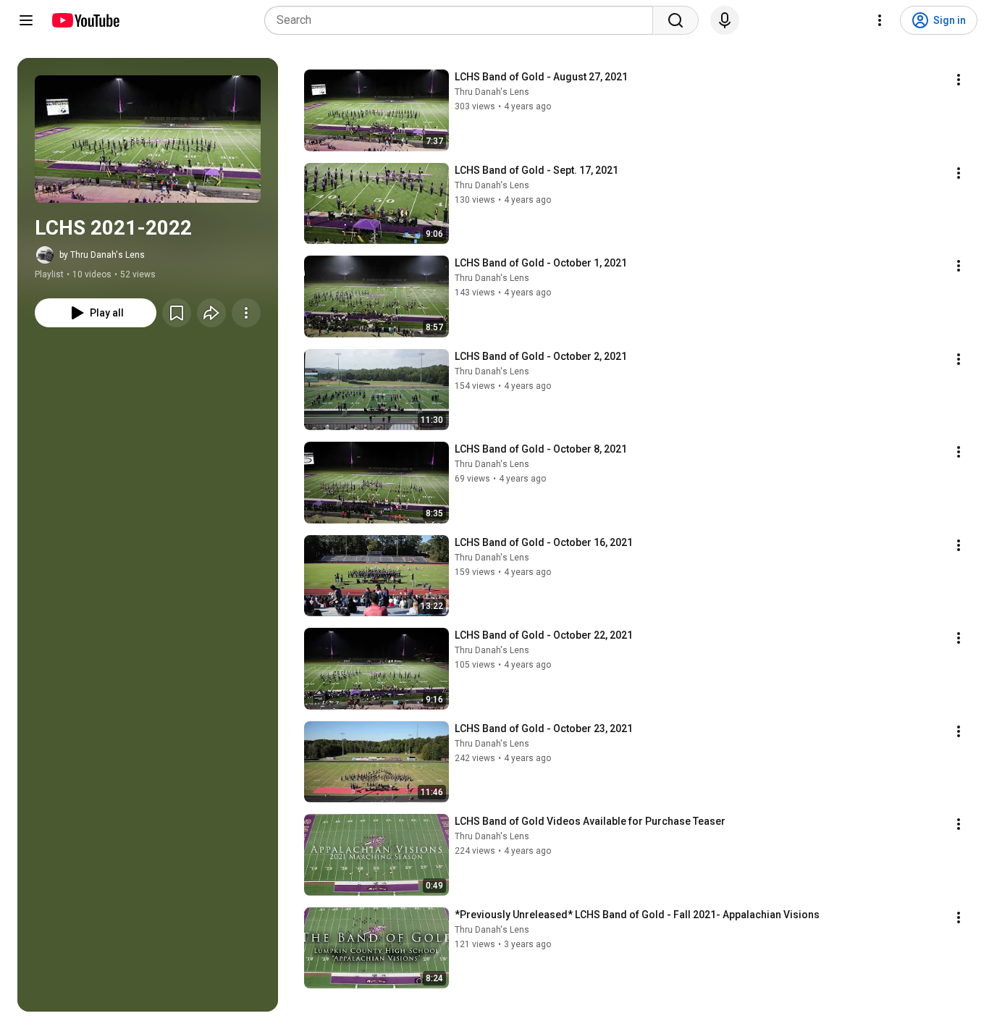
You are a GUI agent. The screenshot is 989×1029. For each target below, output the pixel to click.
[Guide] (26, 20)
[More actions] (246, 312)
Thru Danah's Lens (492, 92)
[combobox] (463, 20)
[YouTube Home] (85, 20)
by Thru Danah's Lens (102, 255)
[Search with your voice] (724, 20)
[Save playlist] (176, 312)
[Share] (211, 312)
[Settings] (879, 20)
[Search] (675, 20)
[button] (148, 139)
